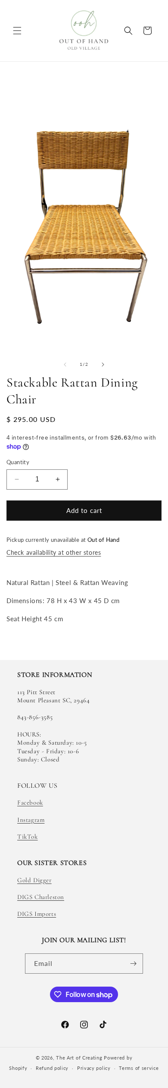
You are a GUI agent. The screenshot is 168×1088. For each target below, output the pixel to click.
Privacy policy (94, 1068)
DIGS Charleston (40, 897)
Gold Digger (34, 880)
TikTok (27, 836)
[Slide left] (65, 364)
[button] (17, 30)
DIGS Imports (36, 914)
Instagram (30, 820)
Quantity (17, 462)
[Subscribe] (133, 963)
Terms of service (139, 1068)
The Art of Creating (80, 1057)
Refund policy (52, 1068)
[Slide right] (102, 364)
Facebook (30, 802)
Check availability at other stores (53, 552)
